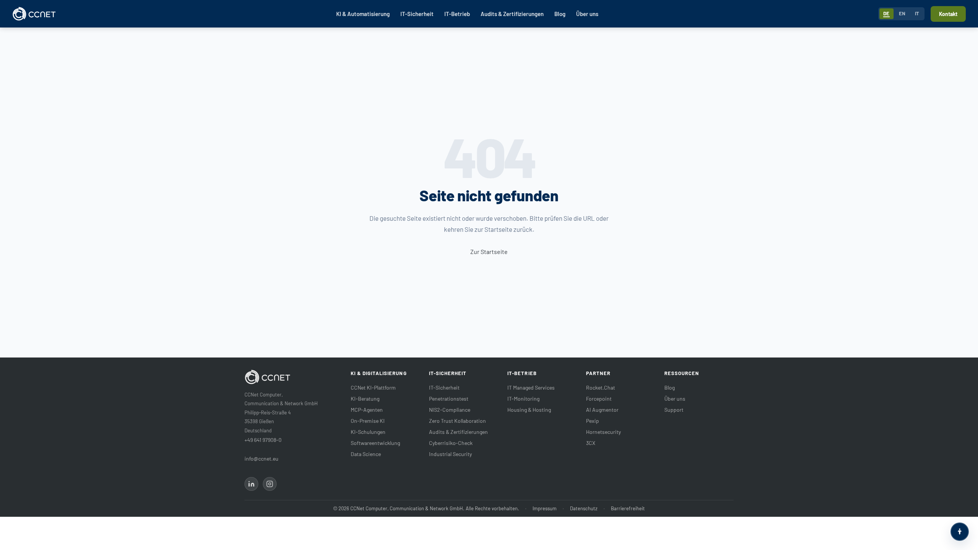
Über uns (587, 13)
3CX (590, 443)
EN (902, 13)
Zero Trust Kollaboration (457, 420)
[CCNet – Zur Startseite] (34, 14)
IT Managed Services (531, 387)
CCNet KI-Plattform (373, 387)
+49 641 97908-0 (263, 440)
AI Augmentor (602, 409)
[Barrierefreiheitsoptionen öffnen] (959, 531)
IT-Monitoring (523, 398)
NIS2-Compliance (449, 409)
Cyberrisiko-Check (451, 443)
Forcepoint (599, 398)
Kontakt (948, 14)
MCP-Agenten (367, 409)
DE (886, 13)
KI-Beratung (365, 398)
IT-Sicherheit (417, 13)
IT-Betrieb (457, 13)
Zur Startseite (489, 251)
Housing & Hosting (529, 409)
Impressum (545, 508)
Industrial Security (450, 454)
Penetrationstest (448, 398)
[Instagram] (270, 484)
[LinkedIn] (251, 484)
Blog (559, 13)
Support (673, 409)
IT (917, 13)
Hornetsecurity (603, 432)
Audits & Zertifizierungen (512, 13)
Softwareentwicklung (375, 443)
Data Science (366, 454)
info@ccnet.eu (261, 458)
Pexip (592, 420)
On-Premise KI (368, 420)
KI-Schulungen (368, 432)
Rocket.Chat (600, 387)
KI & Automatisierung (363, 13)
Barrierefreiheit (628, 508)
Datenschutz (583, 508)
